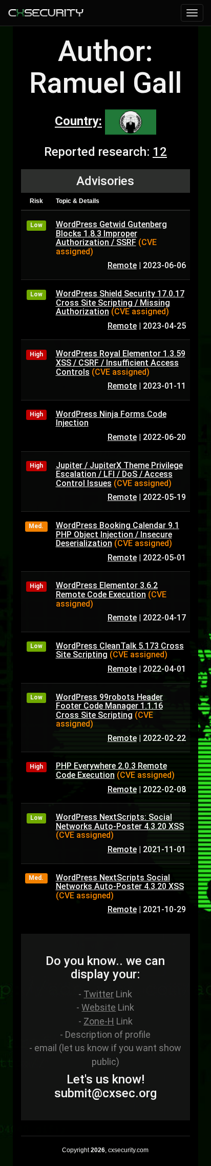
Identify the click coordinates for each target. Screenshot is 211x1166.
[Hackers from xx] (130, 121)
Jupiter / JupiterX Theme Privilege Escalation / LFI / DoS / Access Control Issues (119, 474)
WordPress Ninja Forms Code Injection (111, 418)
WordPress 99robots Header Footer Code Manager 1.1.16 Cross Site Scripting (109, 706)
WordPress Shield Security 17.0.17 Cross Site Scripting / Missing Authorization (120, 302)
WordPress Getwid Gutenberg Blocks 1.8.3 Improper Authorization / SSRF (111, 233)
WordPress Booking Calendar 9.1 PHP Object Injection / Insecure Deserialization (117, 534)
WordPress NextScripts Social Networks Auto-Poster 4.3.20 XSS (120, 882)
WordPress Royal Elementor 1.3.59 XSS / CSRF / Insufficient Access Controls (120, 362)
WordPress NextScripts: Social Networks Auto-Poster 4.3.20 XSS (120, 821)
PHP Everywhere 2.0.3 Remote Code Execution (111, 770)
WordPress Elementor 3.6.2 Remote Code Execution (107, 589)
